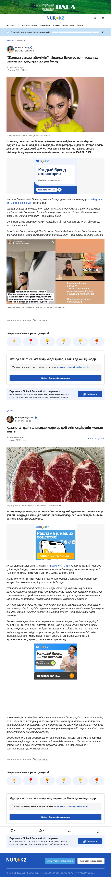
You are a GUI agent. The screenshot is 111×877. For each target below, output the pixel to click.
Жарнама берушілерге (91, 861)
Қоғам (10, 411)
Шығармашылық (29, 25)
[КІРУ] (103, 18)
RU (95, 18)
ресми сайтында (60, 565)
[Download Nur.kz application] (55, 7)
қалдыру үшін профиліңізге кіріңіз (72, 367)
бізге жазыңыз (40, 320)
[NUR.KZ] (55, 18)
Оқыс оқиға (68, 25)
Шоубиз (11, 25)
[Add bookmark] (98, 831)
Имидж (80, 25)
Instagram (92, 394)
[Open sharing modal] (70, 831)
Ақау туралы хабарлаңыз (60, 861)
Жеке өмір (45, 25)
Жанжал (56, 25)
